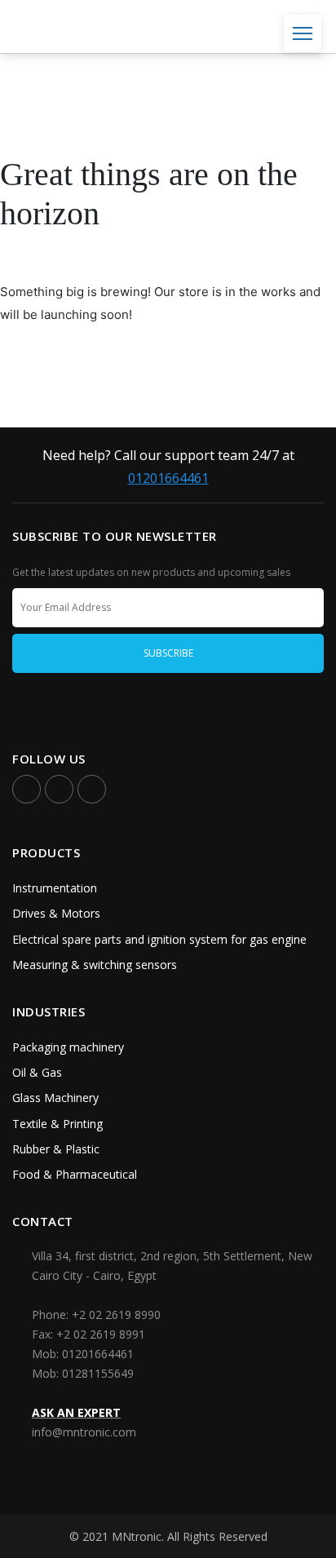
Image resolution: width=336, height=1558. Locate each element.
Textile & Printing (57, 1123)
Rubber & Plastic (55, 1149)
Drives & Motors (56, 913)
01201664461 (168, 478)
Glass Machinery (55, 1097)
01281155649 (98, 1373)
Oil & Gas (37, 1072)
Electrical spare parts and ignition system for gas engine (159, 939)
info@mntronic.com (84, 1432)
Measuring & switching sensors (94, 964)
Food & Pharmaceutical (74, 1174)
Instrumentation (54, 888)
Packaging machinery (68, 1047)
